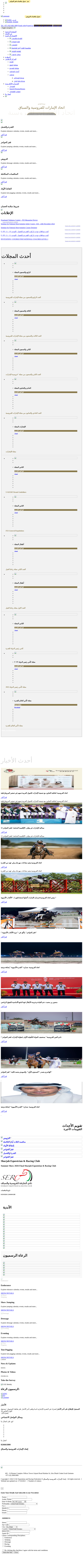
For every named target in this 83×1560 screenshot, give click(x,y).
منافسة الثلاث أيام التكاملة (21, 48)
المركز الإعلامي (10, 59)
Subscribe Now (7, 1552)
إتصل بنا (8, 94)
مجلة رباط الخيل (19, 81)
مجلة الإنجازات (19, 78)
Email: (4, 1513)
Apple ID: (5, 1533)
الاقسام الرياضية (11, 36)
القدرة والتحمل (16, 38)
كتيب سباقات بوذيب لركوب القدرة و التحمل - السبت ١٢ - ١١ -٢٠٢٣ (40, 232)
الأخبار (12, 61)
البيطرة (7, 57)
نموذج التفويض (15, 91)
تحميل (16, 279)
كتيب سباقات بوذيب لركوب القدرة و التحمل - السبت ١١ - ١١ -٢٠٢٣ (40, 236)
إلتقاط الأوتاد (16, 51)
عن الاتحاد (8, 34)
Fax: (3, 1506)
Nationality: (6, 1504)
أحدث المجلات (14, 71)
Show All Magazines (8, 730)
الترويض (14, 44)
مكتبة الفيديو (14, 68)
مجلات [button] (12, 74)
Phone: (4, 1510)
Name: (4, 1497)
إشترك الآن (5, 1413)
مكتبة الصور (14, 65)
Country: (5, 1529)
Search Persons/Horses (17, 89)
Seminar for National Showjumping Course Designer (40, 228)
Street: (4, 1522)
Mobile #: (5, 1508)
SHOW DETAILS (7, 1293)
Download (17, 707)
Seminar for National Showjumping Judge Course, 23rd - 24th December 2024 (40, 224)
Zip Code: (5, 1525)
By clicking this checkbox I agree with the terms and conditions (26, 1550)
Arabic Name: (7, 1499)
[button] (5, 16)
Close (16, 1552)
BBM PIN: (6, 1531)
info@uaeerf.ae (24, 1475)
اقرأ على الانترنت (19, 276)
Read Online (17, 705)
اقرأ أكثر (4, 135)
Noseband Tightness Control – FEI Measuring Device (19, 221)
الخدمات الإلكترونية (12, 84)
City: (3, 1527)
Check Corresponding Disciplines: (13, 1535)
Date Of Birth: (7, 1501)
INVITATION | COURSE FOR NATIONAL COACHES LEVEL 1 (40, 240)
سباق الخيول (16, 54)
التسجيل (12, 86)
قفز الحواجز (15, 41)
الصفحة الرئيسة (10, 32)
